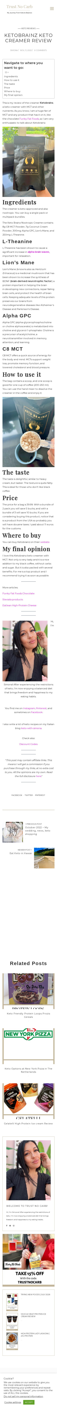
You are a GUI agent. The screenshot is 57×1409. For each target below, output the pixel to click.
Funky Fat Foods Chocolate (18, 593)
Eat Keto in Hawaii (21, 853)
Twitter (29, 795)
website (44, 542)
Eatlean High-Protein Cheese (19, 605)
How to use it (11, 80)
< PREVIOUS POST (33, 824)
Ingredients (11, 76)
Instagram (29, 708)
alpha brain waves (38, 252)
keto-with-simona (31, 728)
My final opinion (13, 95)
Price (7, 87)
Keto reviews (28, 28)
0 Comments (40, 50)
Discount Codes (28, 744)
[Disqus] (28, 918)
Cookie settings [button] (12, 1402)
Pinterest (41, 708)
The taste (9, 84)
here (38, 776)
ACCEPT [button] (29, 1402)
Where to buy (12, 91)
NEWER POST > (25, 850)
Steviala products (12, 599)
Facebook (37, 712)
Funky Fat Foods (29, 118)
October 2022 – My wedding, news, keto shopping (37, 830)
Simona (14, 50)
